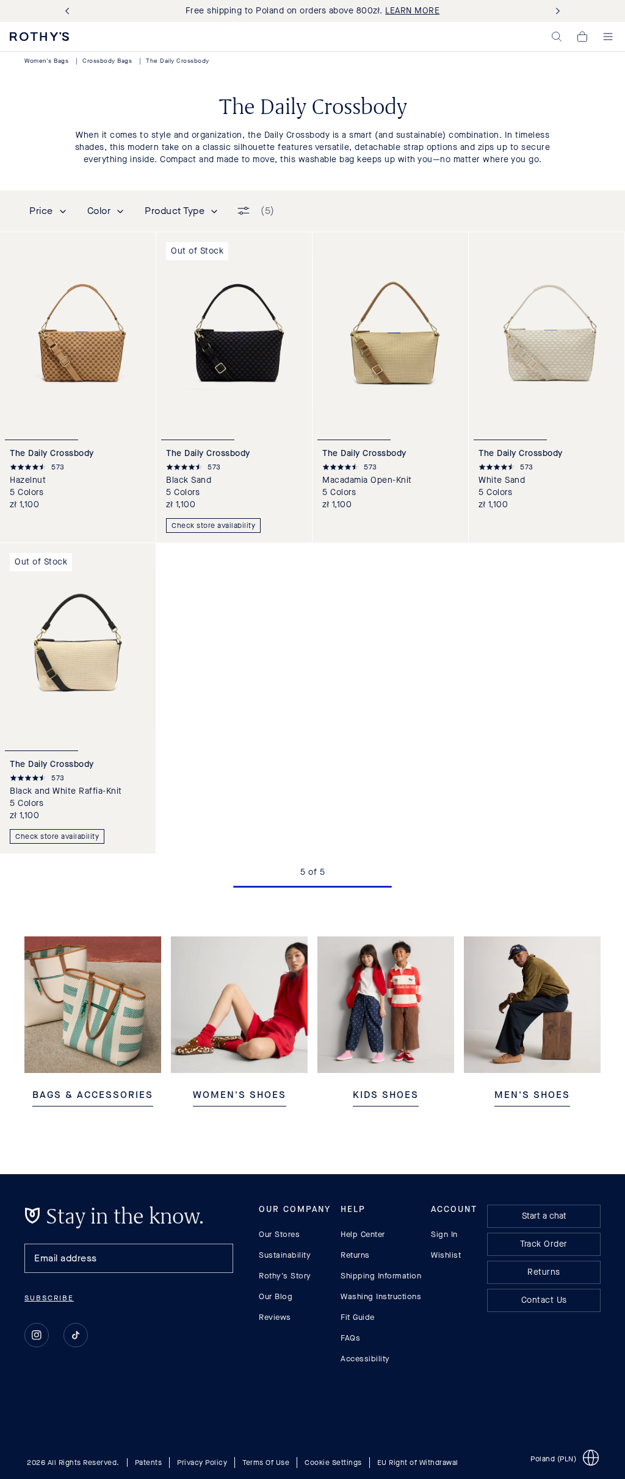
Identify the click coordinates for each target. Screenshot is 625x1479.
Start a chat (544, 1216)
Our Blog (275, 1296)
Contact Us (544, 1300)
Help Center (363, 1234)
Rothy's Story (285, 1276)
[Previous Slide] (69, 11)
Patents (148, 1462)
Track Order (544, 1244)
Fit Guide (358, 1317)
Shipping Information (381, 1276)
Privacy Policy (202, 1462)
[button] (556, 36)
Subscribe (49, 1298)
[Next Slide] (555, 11)
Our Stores (279, 1234)
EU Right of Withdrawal (417, 1462)
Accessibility (365, 1358)
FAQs (350, 1338)
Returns (355, 1255)
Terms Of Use (265, 1462)
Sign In (444, 1234)
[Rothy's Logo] (39, 36)
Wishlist (446, 1255)
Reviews (275, 1317)
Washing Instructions (381, 1296)
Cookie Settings (333, 1462)
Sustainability (285, 1255)
